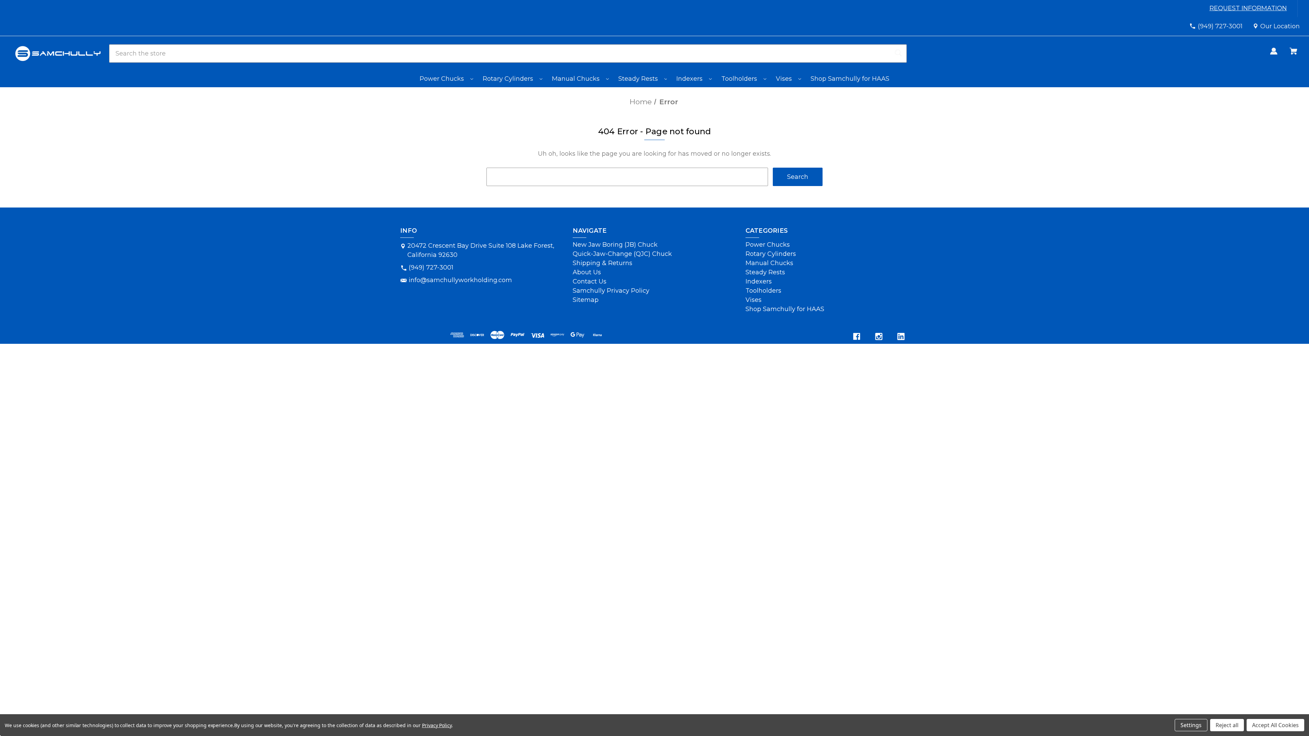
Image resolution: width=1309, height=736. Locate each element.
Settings (1191, 725)
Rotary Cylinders (509, 78)
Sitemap (586, 300)
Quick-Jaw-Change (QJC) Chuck (622, 254)
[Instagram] (879, 336)
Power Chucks (443, 78)
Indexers (690, 78)
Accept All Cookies (1275, 725)
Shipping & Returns (602, 263)
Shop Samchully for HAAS (850, 78)
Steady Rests (639, 78)
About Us (587, 272)
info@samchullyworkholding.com (460, 280)
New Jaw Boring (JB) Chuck (615, 244)
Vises (785, 78)
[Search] (898, 53)
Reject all (1227, 725)
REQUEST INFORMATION (1249, 8)
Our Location (1280, 26)
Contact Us (589, 281)
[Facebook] (857, 336)
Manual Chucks (576, 78)
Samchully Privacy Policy (611, 290)
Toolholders (740, 78)
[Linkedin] (901, 336)
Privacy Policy (437, 725)
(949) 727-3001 (1220, 26)
